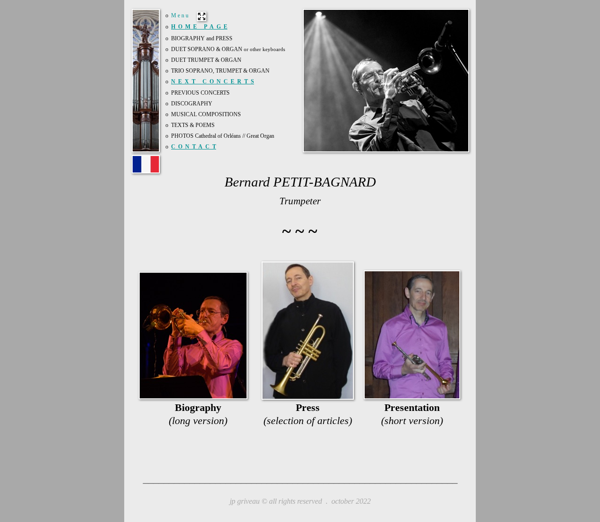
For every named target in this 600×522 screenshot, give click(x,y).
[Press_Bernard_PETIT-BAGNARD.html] (307, 397)
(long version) (198, 420)
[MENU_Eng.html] (201, 18)
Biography (198, 407)
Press (308, 407)
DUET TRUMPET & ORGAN (206, 60)
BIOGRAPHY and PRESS (201, 38)
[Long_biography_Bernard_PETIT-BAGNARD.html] (193, 396)
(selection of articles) (307, 420)
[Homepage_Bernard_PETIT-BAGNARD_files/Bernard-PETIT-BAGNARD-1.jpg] (386, 150)
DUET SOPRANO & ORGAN (228, 49)
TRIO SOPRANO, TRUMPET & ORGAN (220, 70)
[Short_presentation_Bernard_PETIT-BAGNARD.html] (412, 396)
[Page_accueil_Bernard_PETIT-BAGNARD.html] (145, 170)
